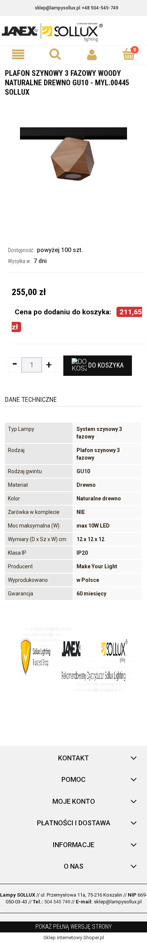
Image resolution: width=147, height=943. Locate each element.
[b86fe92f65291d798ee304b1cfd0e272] (73, 166)
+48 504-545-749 (100, 8)
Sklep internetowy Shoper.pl (73, 937)
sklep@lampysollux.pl (57, 8)
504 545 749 (57, 902)
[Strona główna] (73, 31)
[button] (18, 55)
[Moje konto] (92, 55)
